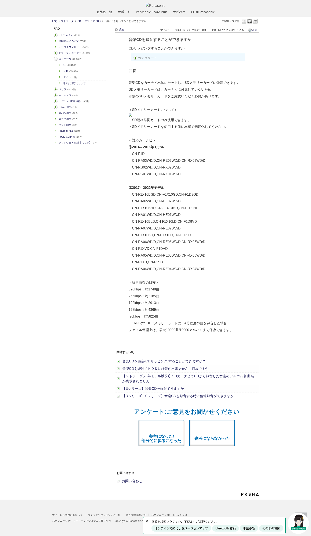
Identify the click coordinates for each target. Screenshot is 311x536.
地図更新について (72, 41)
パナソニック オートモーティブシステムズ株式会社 (81, 520)
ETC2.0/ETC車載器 (74, 101)
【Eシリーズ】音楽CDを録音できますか (153, 388)
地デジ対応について (74, 83)
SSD (70, 71)
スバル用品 (68, 113)
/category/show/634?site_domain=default (56, 53)
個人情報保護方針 (136, 515)
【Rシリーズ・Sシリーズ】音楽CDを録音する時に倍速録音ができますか (178, 396)
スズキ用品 (68, 118)
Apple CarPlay (70, 136)
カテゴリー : (147, 58)
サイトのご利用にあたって (67, 515)
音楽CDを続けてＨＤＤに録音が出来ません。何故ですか (165, 368)
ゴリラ (67, 89)
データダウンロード (73, 47)
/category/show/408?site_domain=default (56, 35)
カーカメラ (68, 95)
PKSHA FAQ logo (250, 494)
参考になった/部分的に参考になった (161, 438)
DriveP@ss (68, 107)
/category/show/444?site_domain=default (56, 101)
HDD (70, 77)
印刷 (254, 30)
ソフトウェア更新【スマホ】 (78, 142)
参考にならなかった (212, 438)
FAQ (54, 21)
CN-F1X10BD (93, 21)
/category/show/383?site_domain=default (56, 89)
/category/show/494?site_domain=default (56, 95)
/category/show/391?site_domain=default (56, 59)
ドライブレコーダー (74, 52)
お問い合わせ (132, 481)
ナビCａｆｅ (69, 35)
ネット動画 (68, 124)
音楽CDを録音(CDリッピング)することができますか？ (164, 361)
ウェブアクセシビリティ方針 (104, 515)
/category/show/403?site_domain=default (56, 107)
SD (79, 21)
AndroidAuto (69, 130)
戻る (121, 29)
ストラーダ (67, 21)
